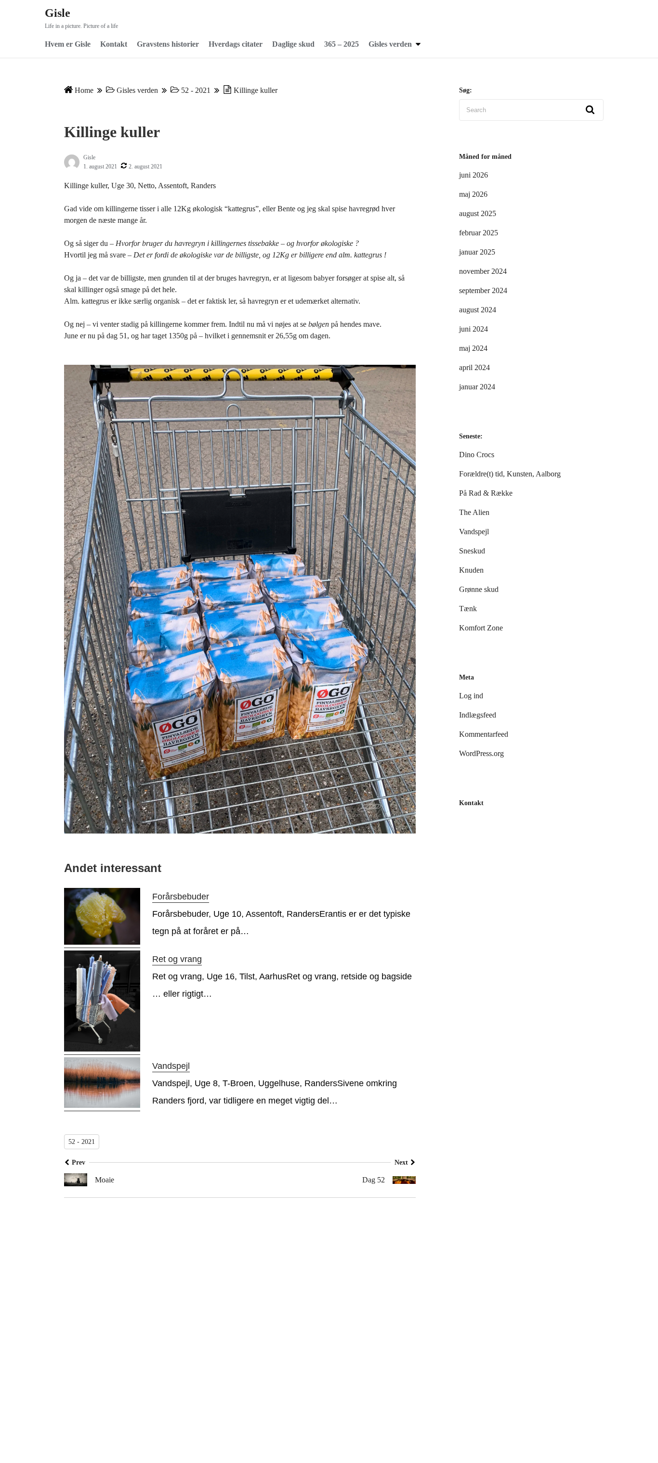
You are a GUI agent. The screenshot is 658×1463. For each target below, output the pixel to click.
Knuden (471, 570)
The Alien (474, 512)
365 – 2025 (341, 44)
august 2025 (477, 213)
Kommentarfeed (483, 734)
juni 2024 (473, 329)
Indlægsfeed (477, 715)
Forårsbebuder (180, 896)
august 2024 (477, 310)
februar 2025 (478, 233)
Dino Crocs (476, 454)
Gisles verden (390, 44)
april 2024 (474, 367)
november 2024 (483, 271)
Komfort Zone (481, 628)
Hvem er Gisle (68, 44)
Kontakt (113, 44)
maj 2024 (473, 348)
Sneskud (472, 551)
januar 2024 (477, 387)
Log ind (471, 696)
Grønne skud (479, 589)
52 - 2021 (196, 90)
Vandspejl (171, 1066)
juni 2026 (473, 175)
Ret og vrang (177, 959)
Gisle (57, 13)
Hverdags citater (236, 44)
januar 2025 (477, 252)
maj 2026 (473, 194)
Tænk (468, 608)
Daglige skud (293, 44)
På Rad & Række (486, 493)
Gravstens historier (168, 44)
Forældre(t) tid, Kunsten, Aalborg (510, 474)
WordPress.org (481, 753)
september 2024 (483, 290)
